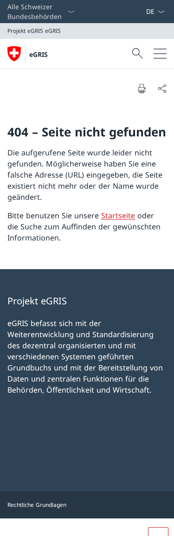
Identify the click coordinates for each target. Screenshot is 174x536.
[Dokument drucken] (141, 88)
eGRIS (38, 54)
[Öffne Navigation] (160, 53)
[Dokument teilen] (162, 88)
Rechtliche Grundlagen (36, 505)
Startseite (118, 215)
